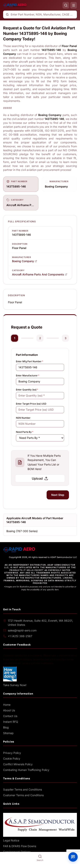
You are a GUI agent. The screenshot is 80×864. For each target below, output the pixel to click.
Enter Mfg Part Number (29, 361)
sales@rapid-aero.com (22, 630)
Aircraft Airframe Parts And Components (38, 274)
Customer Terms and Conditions (23, 795)
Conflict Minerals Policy (18, 764)
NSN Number (23, 417)
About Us (9, 710)
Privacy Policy (12, 752)
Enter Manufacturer (27, 375)
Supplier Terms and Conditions (22, 789)
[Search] (66, 5)
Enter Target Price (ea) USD (31, 403)
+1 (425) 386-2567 (20, 636)
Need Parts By (24, 431)
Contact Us (10, 716)
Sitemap (8, 733)
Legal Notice (11, 840)
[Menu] (73, 5)
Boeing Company (23, 261)
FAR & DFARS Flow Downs (19, 846)
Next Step (57, 494)
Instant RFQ (10, 721)
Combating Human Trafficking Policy (26, 770)
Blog (6, 727)
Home (6, 704)
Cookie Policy (11, 758)
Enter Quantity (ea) (27, 389)
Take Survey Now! (14, 685)
